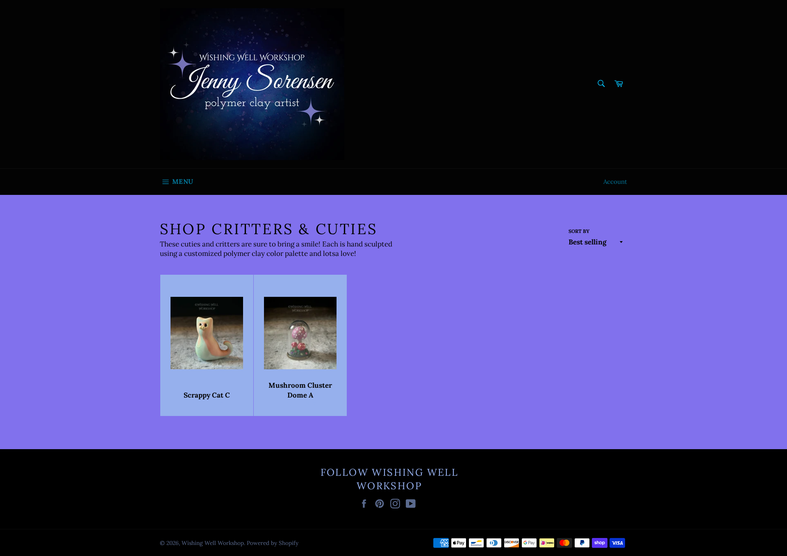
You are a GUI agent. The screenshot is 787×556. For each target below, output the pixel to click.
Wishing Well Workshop (213, 543)
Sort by (579, 231)
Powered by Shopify (272, 543)
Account (615, 181)
